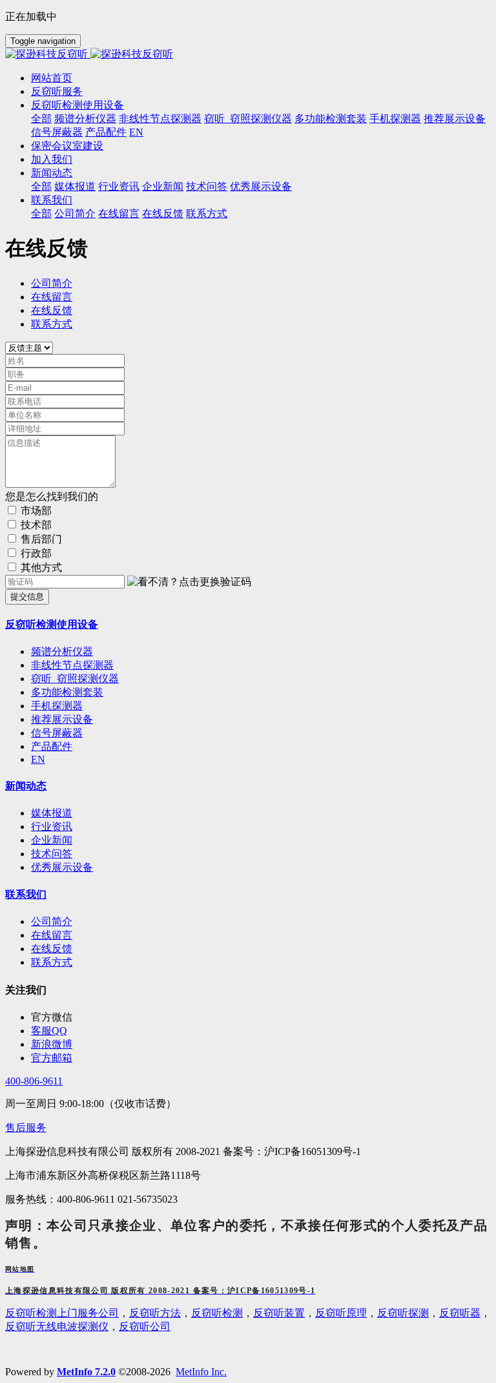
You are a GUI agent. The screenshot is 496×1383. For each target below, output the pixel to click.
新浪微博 (51, 1044)
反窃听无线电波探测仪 (56, 1326)
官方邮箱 (51, 1057)
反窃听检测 (217, 1312)
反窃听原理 (341, 1312)
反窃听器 (459, 1312)
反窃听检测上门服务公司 (62, 1312)
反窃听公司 (144, 1326)
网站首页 (51, 77)
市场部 (36, 510)
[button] (189, 582)
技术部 (36, 524)
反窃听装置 (279, 1312)
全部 (41, 118)
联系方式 (51, 323)
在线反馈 (51, 310)
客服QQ (49, 1030)
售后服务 (25, 1127)
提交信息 (27, 596)
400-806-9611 (34, 1081)
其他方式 (41, 567)
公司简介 (51, 283)
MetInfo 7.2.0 (86, 1371)
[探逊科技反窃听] (248, 54)
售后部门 (41, 539)
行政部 (36, 553)
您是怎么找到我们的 (51, 496)
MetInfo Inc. (201, 1371)
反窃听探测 (403, 1312)
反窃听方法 (155, 1312)
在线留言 (51, 296)
